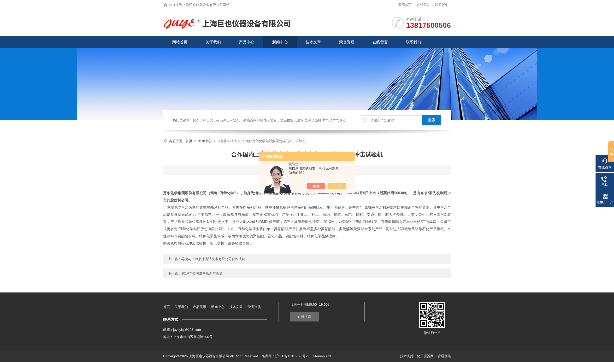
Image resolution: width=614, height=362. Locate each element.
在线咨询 (304, 317)
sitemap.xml (322, 356)
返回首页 (405, 5)
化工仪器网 (425, 356)
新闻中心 (280, 42)
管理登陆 (444, 356)
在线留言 (423, 5)
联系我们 (442, 5)
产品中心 (246, 42)
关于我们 (213, 42)
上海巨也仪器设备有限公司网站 (206, 5)
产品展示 (199, 307)
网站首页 (180, 42)
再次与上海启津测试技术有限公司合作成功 (213, 259)
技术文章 (313, 42)
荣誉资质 (346, 42)
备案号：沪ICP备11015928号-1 (285, 356)
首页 (189, 141)
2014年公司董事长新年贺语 (202, 273)
